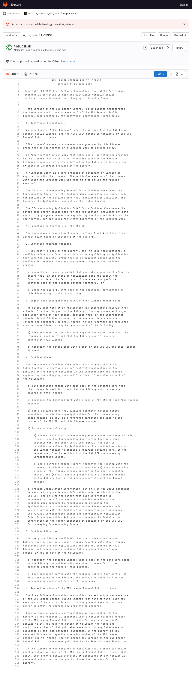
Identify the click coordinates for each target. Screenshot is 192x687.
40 (18, 219)
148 (17, 602)
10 (18, 112)
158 (17, 638)
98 (18, 424)
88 (18, 389)
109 (17, 464)
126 (17, 524)
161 (17, 648)
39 (18, 215)
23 (18, 158)
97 (18, 421)
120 (17, 503)
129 (17, 535)
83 (18, 371)
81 (18, 364)
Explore (16, 4)
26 (18, 169)
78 (18, 353)
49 (18, 250)
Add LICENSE (22, 46)
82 (18, 368)
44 (18, 233)
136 (17, 559)
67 (18, 314)
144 (17, 588)
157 (17, 634)
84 (18, 375)
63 (18, 300)
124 (17, 517)
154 (17, 623)
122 (17, 510)
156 (17, 630)
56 (18, 275)
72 (18, 332)
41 (18, 222)
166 (17, 666)
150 (17, 609)
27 (18, 172)
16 (18, 133)
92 (18, 403)
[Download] (183, 74)
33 (18, 194)
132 (17, 545)
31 (18, 187)
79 (18, 357)
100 (17, 432)
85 (18, 378)
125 (17, 520)
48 (18, 247)
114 (17, 481)
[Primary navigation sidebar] (5, 13)
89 (18, 393)
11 (18, 116)
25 (18, 165)
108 (17, 460)
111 (17, 471)
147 (17, 598)
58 (18, 282)
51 (18, 258)
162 (17, 652)
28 (18, 176)
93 (18, 407)
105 (17, 449)
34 (18, 197)
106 (17, 453)
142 (17, 581)
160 (17, 645)
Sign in (183, 4)
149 (17, 606)
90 (18, 396)
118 (17, 495)
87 (18, 385)
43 (18, 229)
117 (17, 492)
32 (18, 190)
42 (18, 226)
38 (18, 211)
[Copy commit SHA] (168, 47)
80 (18, 361)
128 (17, 531)
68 (18, 318)
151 (17, 613)
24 (18, 162)
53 (18, 265)
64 (18, 304)
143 (17, 584)
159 (17, 641)
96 (18, 417)
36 (18, 204)
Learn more (68, 61)
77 (18, 350)
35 (18, 201)
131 (17, 542)
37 (18, 208)
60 (18, 290)
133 (17, 549)
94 (18, 410)
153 (17, 620)
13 (18, 123)
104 (17, 446)
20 (18, 148)
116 (17, 488)
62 (18, 297)
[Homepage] (5, 4)
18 (18, 140)
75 (18, 343)
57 (18, 279)
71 (18, 329)
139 (17, 570)
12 (18, 119)
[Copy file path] (26, 74)
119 (17, 499)
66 (18, 311)
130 (17, 538)
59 (18, 286)
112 (17, 474)
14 (18, 126)
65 (18, 307)
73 (18, 336)
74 (18, 339)
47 (18, 243)
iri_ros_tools (30, 35)
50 (18, 254)
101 (17, 435)
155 (17, 627)
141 (17, 577)
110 (17, 467)
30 (18, 183)
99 (18, 428)
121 (17, 506)
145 (17, 591)
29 (18, 179)
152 (17, 616)
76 (18, 346)
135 (17, 556)
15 (18, 130)
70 (18, 325)
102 (17, 439)
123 (17, 513)
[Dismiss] (184, 24)
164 (17, 659)
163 (17, 655)
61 (18, 293)
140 (17, 574)
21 (18, 151)
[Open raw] (177, 74)
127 (17, 527)
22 (18, 155)
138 (17, 567)
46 (18, 240)
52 (18, 261)
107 (17, 456)
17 (18, 137)
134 (17, 552)
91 (18, 400)
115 (17, 485)
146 (17, 595)
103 (17, 442)
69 (18, 322)
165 (17, 662)
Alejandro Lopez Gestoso (28, 50)
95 (18, 414)
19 (18, 144)
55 (18, 272)
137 (17, 563)
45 (18, 236)
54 (18, 268)
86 (18, 382)
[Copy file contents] (171, 74)
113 (17, 478)
